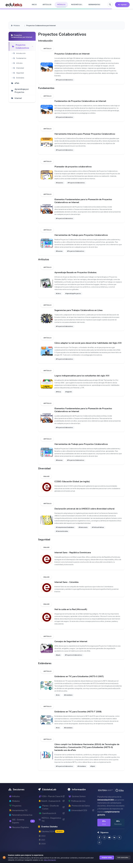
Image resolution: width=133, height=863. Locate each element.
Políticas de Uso (78, 801)
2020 (43, 844)
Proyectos (16, 805)
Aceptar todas (107, 857)
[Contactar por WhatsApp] (99, 842)
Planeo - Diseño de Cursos (50, 807)
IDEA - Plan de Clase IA (52, 796)
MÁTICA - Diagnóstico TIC (51, 819)
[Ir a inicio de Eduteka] (13, 4)
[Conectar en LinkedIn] (114, 837)
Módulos (16, 25)
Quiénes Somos (79, 796)
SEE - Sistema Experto (22, 821)
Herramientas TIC (20, 810)
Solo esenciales (122, 857)
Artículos (16, 796)
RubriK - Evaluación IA (50, 801)
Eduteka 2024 (52, 831)
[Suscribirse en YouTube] (109, 837)
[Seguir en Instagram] (104, 837)
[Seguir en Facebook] (99, 837)
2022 (43, 836)
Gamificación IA (49, 813)
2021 (43, 840)
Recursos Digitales (20, 827)
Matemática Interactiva (22, 815)
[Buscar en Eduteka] (110, 4)
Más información (50, 860)
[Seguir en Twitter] (119, 837)
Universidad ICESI (79, 810)
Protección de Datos (81, 805)
